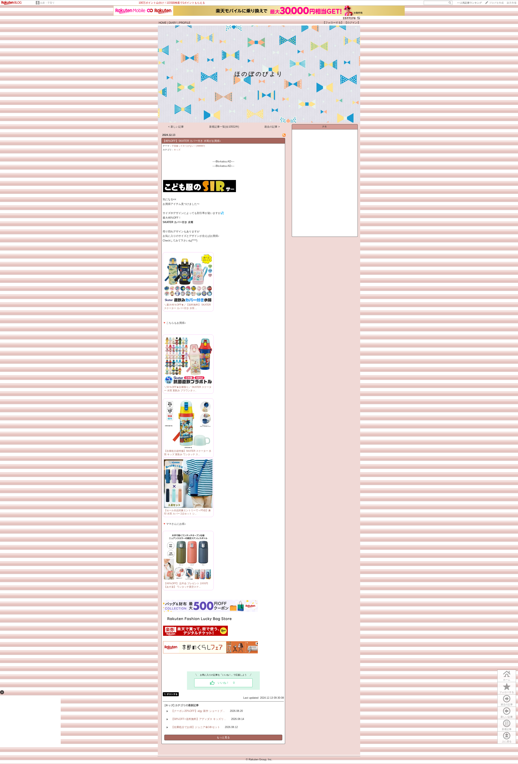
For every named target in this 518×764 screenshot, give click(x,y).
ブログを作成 (496, 2)
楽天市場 (511, 2)
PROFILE (184, 22)
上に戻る (507, 741)
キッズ (177, 149)
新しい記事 (507, 716)
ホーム (506, 679)
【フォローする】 (333, 22)
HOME (163, 22)
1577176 (349, 18)
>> (469, 2)
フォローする (506, 692)
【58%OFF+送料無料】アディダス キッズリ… (198, 719)
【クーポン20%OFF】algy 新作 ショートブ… (198, 710)
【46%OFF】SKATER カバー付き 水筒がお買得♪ (192, 140)
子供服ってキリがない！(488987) (188, 146)
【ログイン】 (352, 22)
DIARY (173, 22)
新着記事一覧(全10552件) (224, 126)
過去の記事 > (272, 126)
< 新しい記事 (176, 126)
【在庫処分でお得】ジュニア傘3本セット (195, 727)
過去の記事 (507, 704)
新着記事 (507, 729)
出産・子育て (47, 2)
